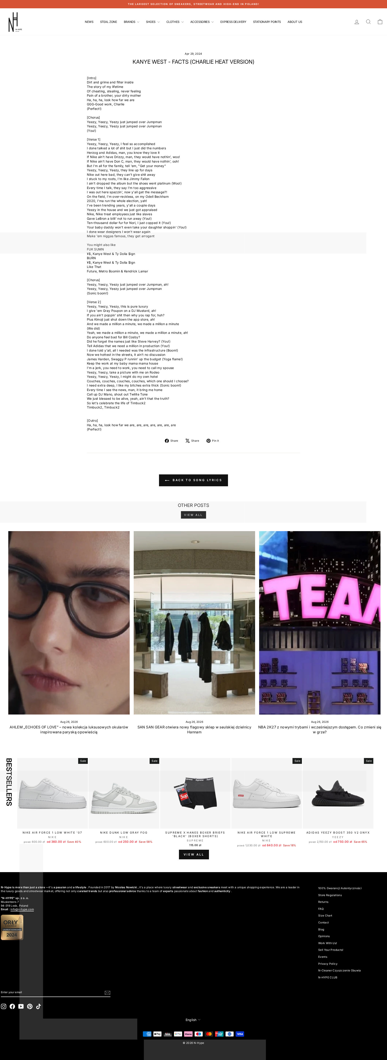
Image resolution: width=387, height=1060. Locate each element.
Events (322, 956)
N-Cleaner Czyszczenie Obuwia (339, 970)
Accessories (200, 22)
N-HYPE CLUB (328, 977)
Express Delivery (233, 22)
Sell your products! (330, 949)
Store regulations (330, 895)
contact (323, 922)
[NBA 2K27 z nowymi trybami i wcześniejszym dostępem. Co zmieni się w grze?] (320, 623)
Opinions (324, 936)
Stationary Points (267, 22)
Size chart (325, 915)
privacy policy (328, 963)
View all (193, 515)
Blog (321, 929)
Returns (323, 902)
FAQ (321, 908)
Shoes (151, 22)
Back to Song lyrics (196, 480)
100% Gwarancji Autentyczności (340, 888)
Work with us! (327, 943)
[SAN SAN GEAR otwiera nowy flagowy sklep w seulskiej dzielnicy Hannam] (194, 623)
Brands (130, 22)
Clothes (173, 22)
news (89, 22)
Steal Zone (108, 22)
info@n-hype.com (22, 909)
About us (295, 22)
